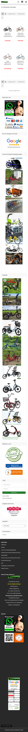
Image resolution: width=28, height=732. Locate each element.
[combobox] (12, 13)
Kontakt (3, 547)
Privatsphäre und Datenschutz (7, 565)
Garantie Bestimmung (6, 560)
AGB (2, 563)
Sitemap (4, 534)
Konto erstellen (5, 496)
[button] (2, 13)
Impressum (3, 544)
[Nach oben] (23, 729)
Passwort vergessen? (7, 498)
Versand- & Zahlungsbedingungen (8, 550)
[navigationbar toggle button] (26, 2)
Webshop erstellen (9, 730)
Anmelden (14, 492)
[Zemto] (4, 2)
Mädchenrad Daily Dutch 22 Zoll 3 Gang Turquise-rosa (20, 63)
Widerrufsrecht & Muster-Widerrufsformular (10, 552)
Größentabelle (4, 555)
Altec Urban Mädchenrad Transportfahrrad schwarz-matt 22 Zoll (8, 35)
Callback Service (4, 568)
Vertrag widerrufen (6, 725)
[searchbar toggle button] (18, 2)
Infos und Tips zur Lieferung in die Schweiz (10, 557)
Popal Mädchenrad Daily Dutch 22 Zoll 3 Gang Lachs (7, 63)
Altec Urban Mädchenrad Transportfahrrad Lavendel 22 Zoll (20, 35)
